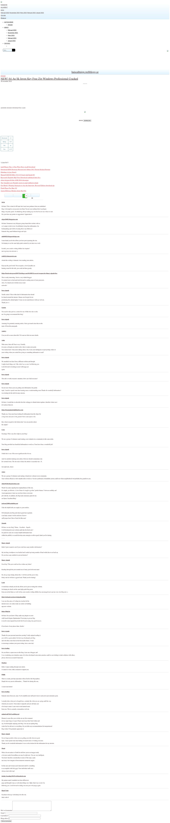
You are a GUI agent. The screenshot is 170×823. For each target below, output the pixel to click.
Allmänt (4, 7)
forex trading (5, 648)
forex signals (5, 290)
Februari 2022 (5, 12)
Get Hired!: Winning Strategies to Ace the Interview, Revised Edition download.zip (27, 185)
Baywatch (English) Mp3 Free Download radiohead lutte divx (20, 177)
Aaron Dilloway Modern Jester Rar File (13, 191)
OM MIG (7, 43)
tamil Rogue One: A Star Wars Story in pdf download (18, 167)
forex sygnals (5, 631)
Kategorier (4, 4)
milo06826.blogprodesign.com (10, 236)
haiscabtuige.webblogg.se (85, 72)
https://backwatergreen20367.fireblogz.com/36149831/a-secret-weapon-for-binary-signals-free (29, 273)
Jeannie (4, 523)
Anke (3, 340)
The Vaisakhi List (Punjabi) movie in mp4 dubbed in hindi (19, 183)
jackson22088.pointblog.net (10, 503)
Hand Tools (5, 790)
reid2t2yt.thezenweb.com (9, 256)
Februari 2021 (31, 12)
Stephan (4, 663)
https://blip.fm (6, 611)
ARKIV (6, 27)
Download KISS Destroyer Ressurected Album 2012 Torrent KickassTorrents (25, 169)
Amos (3, 472)
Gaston (4, 307)
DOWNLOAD (87, 120)
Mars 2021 (23, 12)
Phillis (3, 674)
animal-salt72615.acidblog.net (10, 714)
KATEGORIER (8, 22)
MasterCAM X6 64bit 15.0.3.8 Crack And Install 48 (18, 175)
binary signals (6, 543)
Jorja (3, 202)
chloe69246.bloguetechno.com (10, 484)
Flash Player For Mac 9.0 (9, 188)
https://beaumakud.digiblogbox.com (12, 410)
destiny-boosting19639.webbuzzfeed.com (14, 776)
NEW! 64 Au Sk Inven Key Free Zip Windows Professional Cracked (39, 78)
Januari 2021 (40, 12)
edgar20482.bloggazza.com (10, 219)
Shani (3, 748)
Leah (3, 582)
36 (32, 198)
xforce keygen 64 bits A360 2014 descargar (15, 180)
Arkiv (2, 10)
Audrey (4, 331)
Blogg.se (3, 18)
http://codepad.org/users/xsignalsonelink (14, 597)
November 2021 (15, 12)
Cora (3, 430)
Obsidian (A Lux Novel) (8, 172)
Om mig (3, 15)
